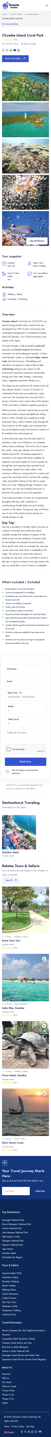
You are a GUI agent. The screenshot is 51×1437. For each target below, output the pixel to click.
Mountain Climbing (10, 1281)
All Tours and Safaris (10, 23)
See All (8, 880)
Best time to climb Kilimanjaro (15, 1347)
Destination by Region (12, 1257)
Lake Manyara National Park (15, 1232)
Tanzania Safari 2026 (11, 1273)
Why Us (5, 1378)
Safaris (5, 1403)
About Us (6, 1374)
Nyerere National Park (12, 1244)
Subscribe (40, 1191)
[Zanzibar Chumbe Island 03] (25, 119)
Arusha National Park (11, 1228)
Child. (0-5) (13, 719)
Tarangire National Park (13, 1240)
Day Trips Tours (9, 1302)
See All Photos (37, 240)
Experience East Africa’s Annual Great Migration (24, 1359)
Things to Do (8, 1398)
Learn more (38, 276)
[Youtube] (36, 1431)
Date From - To (15, 692)
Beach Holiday (16, 14)
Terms (6, 1426)
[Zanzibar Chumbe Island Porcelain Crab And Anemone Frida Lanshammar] (25, 192)
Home (4, 14)
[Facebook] (3, 50)
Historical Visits (9, 1314)
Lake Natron (7, 1249)
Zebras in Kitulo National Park (15, 1351)
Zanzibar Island (32, 14)
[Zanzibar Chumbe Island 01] (25, 83)
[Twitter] (7, 50)
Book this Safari (13, 58)
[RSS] (32, 1432)
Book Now (25, 761)
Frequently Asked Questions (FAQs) (18, 1338)
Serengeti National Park (13, 1220)
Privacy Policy (8, 1390)
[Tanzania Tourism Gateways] (11, 5)
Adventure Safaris (10, 1277)
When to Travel (9, 1386)
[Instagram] (29, 1432)
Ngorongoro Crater (11, 1236)
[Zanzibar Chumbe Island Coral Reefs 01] (25, 156)
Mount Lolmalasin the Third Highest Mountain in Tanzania (23, 1332)
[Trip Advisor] (40, 1432)
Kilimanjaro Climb (9, 1306)
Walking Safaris (9, 1289)
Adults (10, 706)
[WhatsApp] (11, 50)
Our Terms (7, 1382)
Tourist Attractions (10, 1293)
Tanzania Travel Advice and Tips (17, 1342)
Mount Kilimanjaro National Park (16, 1224)
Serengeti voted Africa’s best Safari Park (20, 1355)
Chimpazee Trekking (11, 1310)
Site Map (30, 1426)
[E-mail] (14, 50)
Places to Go (8, 1394)
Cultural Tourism (9, 1298)
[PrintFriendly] (18, 50)
